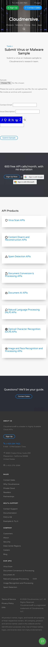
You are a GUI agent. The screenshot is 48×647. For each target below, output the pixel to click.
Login (38, 3)
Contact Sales (33, 7)
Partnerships (8, 496)
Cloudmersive (24, 19)
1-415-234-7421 (20, 3)
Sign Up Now (11, 177)
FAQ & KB (7, 517)
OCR (35, 579)
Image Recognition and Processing (18, 583)
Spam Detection (10, 587)
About (6, 538)
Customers (8, 533)
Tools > (10, 46)
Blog (5, 554)
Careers (6, 550)
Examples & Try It (10, 521)
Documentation (10, 513)
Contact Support (10, 509)
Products (10, 25)
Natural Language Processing (16, 579)
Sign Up (13, 7)
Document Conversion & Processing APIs (19, 275)
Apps (40, 25)
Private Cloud (9, 488)
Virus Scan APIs (16, 220)
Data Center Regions (12, 546)
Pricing (27, 25)
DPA (3, 607)
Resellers (7, 492)
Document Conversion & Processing (18, 571)
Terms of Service (9, 599)
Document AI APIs (18, 293)
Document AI (9, 575)
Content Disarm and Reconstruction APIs (17, 238)
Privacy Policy (8, 603)
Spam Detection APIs (19, 256)
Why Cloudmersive (11, 484)
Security (6, 542)
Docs (34, 25)
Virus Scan (7, 566)
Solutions (19, 25)
